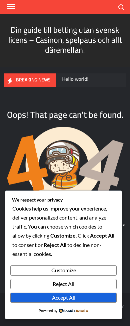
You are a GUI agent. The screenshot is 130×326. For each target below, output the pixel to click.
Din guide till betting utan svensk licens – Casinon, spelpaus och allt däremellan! (65, 39)
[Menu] (10, 6)
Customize (63, 270)
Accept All (63, 297)
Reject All (63, 284)
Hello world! (74, 79)
